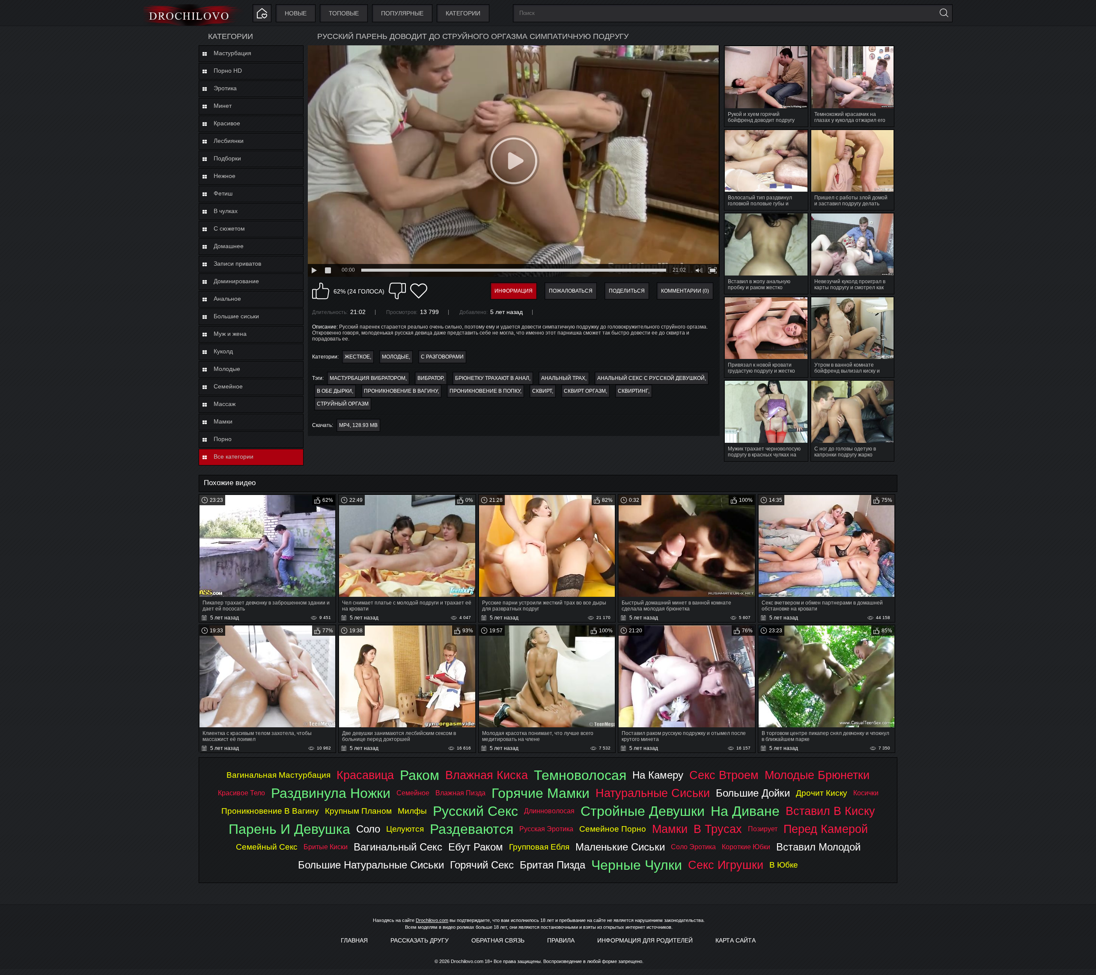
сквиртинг (633, 391)
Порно (223, 439)
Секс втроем (724, 775)
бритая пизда (552, 865)
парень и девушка (289, 829)
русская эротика (546, 829)
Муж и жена (230, 333)
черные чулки (636, 865)
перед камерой (825, 829)
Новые (296, 13)
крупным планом (358, 810)
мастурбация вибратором (367, 378)
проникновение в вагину (401, 391)
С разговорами (442, 357)
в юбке (783, 864)
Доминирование (236, 281)
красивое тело (241, 793)
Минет (223, 105)
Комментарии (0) (685, 291)
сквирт (542, 391)
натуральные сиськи (653, 793)
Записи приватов (237, 263)
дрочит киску (821, 792)
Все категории (233, 456)
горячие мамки (540, 793)
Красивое (227, 123)
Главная (354, 940)
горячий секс (482, 865)
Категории (463, 13)
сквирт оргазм (585, 391)
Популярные (402, 13)
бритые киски (326, 847)
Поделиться (627, 291)
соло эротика (693, 847)
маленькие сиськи (620, 847)
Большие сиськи (236, 316)
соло (368, 829)
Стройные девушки (643, 811)
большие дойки (753, 793)
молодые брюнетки (817, 775)
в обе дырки (334, 391)
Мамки (223, 421)
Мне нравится (320, 290)
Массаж (224, 403)
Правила (561, 940)
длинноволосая (549, 811)
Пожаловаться (571, 291)
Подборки (227, 158)
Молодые (227, 368)
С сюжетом (229, 228)
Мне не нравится (397, 290)
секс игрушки (725, 864)
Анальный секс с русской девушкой (651, 378)
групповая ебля (539, 846)
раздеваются (471, 829)
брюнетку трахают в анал (492, 378)
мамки (670, 829)
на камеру (657, 775)
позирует (762, 829)
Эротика (225, 88)
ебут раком (475, 847)
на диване (745, 811)
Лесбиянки (229, 140)
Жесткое (357, 357)
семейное (412, 793)
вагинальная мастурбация (278, 775)
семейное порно (612, 828)
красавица (365, 775)
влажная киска (486, 775)
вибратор (430, 378)
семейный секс (267, 846)
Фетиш (223, 193)
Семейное (228, 386)
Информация (513, 291)
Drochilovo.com (432, 920)
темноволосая (580, 775)
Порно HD (228, 70)
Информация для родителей (645, 940)
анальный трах (563, 378)
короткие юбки (746, 847)
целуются (405, 828)
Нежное (224, 175)
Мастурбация (232, 53)
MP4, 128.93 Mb (358, 425)
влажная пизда (460, 793)
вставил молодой (818, 847)
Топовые (344, 13)
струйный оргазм (343, 404)
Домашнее (229, 246)
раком (419, 775)
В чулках (226, 210)
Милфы (412, 810)
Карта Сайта (735, 940)
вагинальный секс (398, 847)
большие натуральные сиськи (371, 865)
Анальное (227, 298)
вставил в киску (830, 811)
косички (866, 793)
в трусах (718, 829)
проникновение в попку (485, 391)
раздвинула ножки (330, 793)
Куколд (223, 351)
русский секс (475, 811)
